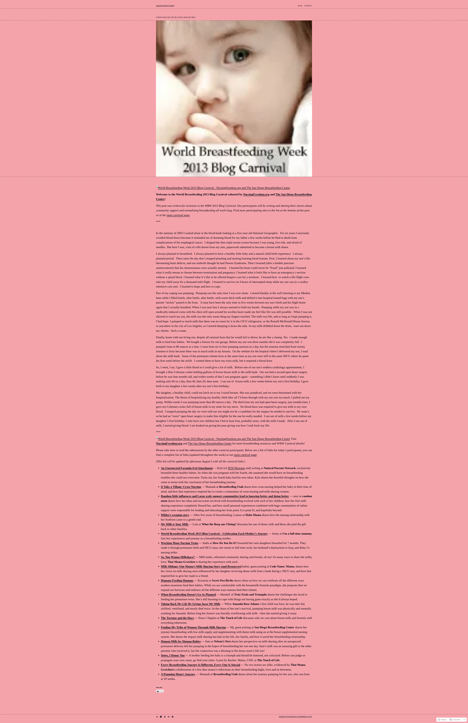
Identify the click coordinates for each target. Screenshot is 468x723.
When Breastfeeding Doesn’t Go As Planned (188, 594)
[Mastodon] (161, 717)
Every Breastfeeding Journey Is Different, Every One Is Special (200, 664)
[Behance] (169, 717)
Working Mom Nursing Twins (179, 543)
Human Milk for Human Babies (181, 641)
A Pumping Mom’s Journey (178, 674)
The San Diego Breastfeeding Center (210, 443)
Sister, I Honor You (173, 655)
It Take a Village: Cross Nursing (181, 486)
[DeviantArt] (165, 717)
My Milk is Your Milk (175, 524)
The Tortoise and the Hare (177, 618)
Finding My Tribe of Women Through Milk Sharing (193, 627)
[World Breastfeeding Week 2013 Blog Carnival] (223, 187)
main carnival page (178, 215)
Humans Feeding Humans (177, 580)
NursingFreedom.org (256, 194)
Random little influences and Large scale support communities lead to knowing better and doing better (225, 496)
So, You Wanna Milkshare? (178, 557)
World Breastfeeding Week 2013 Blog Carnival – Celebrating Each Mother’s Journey (214, 533)
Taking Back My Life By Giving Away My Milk (190, 603)
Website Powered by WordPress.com (295, 717)
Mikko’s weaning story (175, 515)
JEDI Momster (236, 468)
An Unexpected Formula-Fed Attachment (187, 468)
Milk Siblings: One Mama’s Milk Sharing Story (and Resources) (201, 566)
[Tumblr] (157, 717)
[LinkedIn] (173, 717)
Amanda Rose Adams (165, 6)
